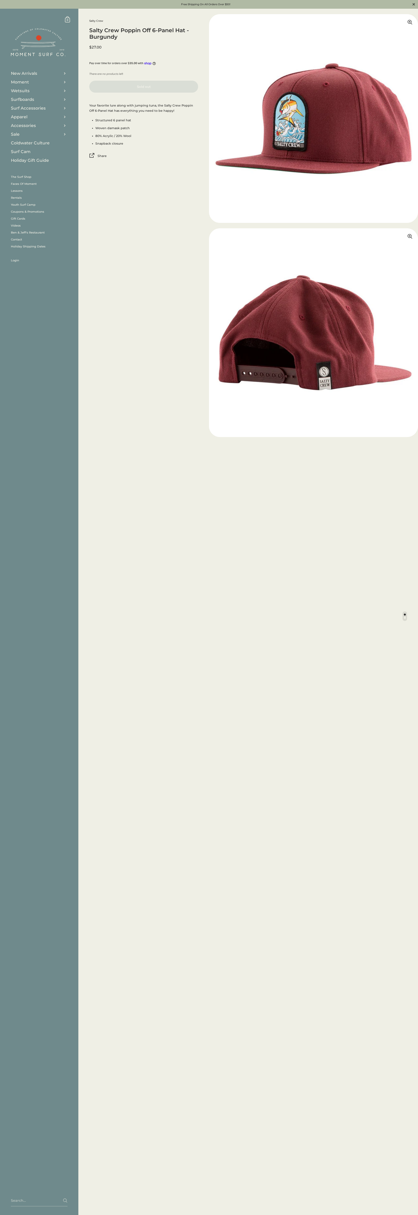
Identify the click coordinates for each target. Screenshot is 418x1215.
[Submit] (65, 1200)
